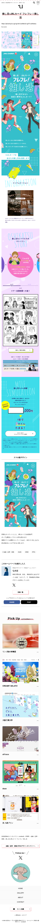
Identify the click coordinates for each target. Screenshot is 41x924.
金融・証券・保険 (8, 552)
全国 (20, 552)
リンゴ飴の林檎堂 (9, 651)
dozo (4, 788)
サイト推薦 (20, 909)
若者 (27, 552)
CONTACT (20, 902)
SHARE (11, 602)
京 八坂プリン (7, 823)
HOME (20, 888)
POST (29, 602)
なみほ (5, 27)
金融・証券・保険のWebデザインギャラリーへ (20, 846)
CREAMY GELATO (9, 686)
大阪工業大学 (7, 720)
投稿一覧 (20, 592)
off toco (5, 754)
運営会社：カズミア (21, 915)
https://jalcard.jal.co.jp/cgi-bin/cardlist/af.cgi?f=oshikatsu (18, 23)
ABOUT (20, 897)
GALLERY (20, 893)
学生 (34, 552)
